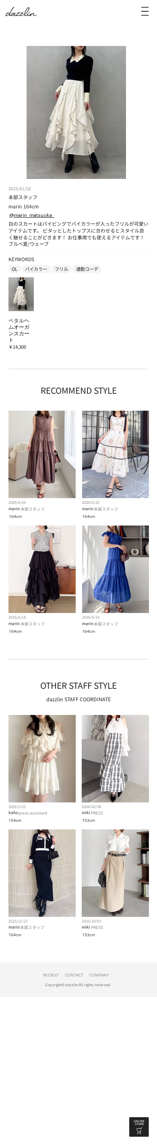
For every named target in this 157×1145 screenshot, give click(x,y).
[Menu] (145, 11)
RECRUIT (51, 975)
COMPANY (99, 975)
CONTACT (74, 975)
